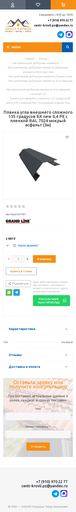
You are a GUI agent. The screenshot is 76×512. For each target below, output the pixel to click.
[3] (16, 206)
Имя (38, 408)
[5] (24, 206)
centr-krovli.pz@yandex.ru (53, 25)
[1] (8, 206)
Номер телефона (38, 426)
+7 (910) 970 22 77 (60, 20)
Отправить (38, 446)
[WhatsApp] (9, 292)
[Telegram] (16, 292)
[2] (12, 206)
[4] (20, 206)
